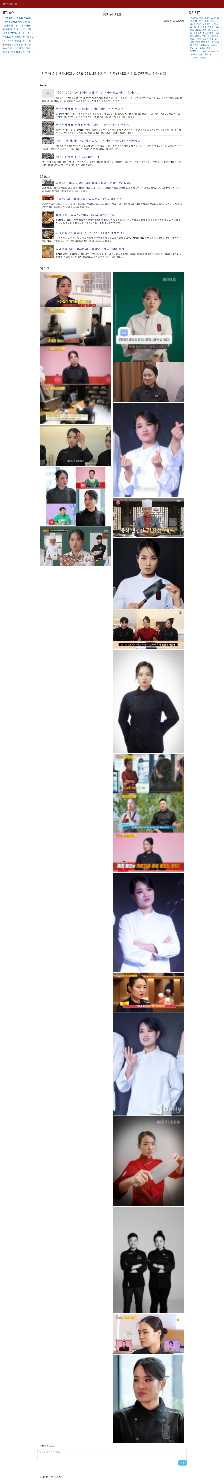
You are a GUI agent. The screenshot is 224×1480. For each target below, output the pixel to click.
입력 (182, 1462)
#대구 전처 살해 (211, 38)
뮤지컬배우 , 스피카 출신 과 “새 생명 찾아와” (33, 40)
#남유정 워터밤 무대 (204, 34)
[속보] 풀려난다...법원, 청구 (24, 29)
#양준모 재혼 (197, 17)
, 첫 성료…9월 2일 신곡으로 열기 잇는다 (29, 51)
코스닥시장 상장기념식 (18, 48)
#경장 (202, 57)
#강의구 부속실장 (211, 51)
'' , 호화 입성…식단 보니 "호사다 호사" (31, 25)
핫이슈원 (12, 4)
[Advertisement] (112, 45)
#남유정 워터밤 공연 (204, 28)
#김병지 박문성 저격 (204, 32)
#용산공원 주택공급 (200, 42)
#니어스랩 (204, 20)
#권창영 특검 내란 (199, 54)
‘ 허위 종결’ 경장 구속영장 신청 (24, 21)
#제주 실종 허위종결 (204, 26)
